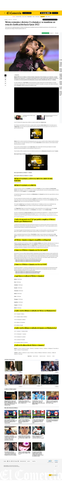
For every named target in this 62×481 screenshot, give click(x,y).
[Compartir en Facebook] (5, 79)
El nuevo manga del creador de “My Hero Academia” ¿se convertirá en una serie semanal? (38, 436)
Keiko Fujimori (37, 16)
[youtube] (13, 461)
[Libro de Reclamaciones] (56, 461)
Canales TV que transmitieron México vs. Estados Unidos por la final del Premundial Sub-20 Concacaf (24, 421)
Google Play (33, 461)
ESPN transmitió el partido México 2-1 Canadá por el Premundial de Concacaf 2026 (52, 420)
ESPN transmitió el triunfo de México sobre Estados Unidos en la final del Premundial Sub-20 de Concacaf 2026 (10, 421)
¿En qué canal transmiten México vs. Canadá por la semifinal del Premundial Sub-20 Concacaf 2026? (38, 421)
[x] (9, 461)
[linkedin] (16, 461)
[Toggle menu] (5, 13)
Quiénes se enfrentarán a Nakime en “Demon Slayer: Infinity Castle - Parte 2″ (24, 452)
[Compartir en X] (5, 81)
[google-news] (18, 461)
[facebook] (7, 461)
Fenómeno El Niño (18, 16)
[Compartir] (5, 75)
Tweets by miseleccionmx (17, 182)
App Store (28, 461)
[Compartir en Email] (5, 83)
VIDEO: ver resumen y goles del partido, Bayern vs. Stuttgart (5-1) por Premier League (52, 402)
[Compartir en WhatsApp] (5, 77)
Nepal (46, 16)
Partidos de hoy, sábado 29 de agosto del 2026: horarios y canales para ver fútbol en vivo (24, 402)
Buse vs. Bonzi (24, 16)
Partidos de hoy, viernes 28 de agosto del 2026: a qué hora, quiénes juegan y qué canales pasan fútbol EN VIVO (38, 402)
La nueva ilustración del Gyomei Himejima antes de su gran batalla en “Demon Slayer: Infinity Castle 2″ (24, 437)
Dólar (49, 16)
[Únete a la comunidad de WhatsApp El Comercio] (45, 33)
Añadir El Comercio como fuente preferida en (50, 19)
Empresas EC (43, 16)
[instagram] (11, 461)
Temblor (33, 16)
